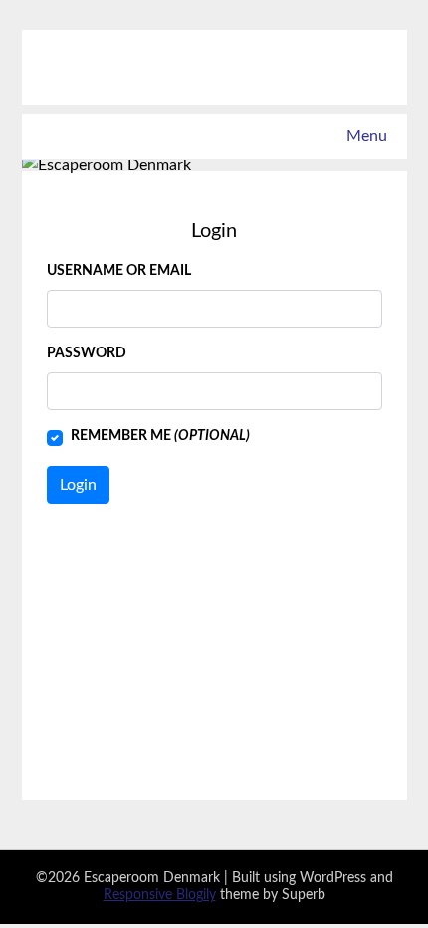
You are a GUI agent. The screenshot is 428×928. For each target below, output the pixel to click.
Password (86, 353)
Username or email (119, 271)
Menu (366, 136)
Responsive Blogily (160, 895)
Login (78, 485)
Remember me (160, 436)
